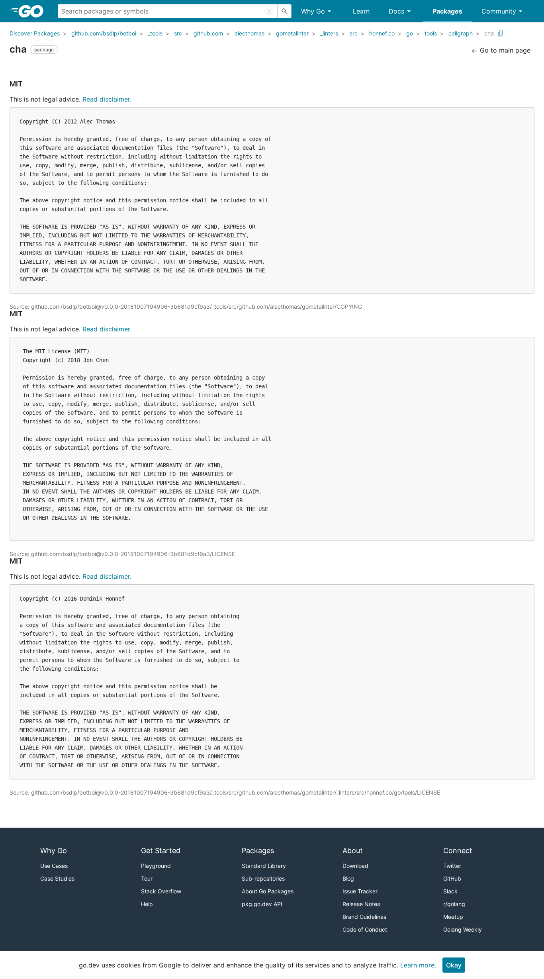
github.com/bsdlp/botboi (103, 33)
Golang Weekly (462, 929)
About (352, 850)
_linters (329, 33)
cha (489, 33)
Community (498, 11)
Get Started (160, 850)
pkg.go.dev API (262, 904)
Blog (348, 878)
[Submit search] (284, 11)
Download (355, 865)
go (409, 33)
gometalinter (292, 33)
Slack (450, 891)
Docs (396, 11)
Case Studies (57, 878)
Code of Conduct (364, 929)
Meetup (453, 916)
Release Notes (361, 904)
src (178, 33)
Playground (156, 865)
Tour (147, 878)
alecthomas (249, 33)
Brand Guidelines (364, 916)
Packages (447, 11)
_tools (155, 33)
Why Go (313, 11)
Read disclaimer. (106, 99)
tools (431, 33)
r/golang (454, 904)
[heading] (34, 11)
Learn (361, 11)
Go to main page (504, 50)
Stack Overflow (161, 891)
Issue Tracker (360, 891)
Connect (457, 850)
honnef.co (382, 33)
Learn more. (418, 965)
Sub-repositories (263, 878)
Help (147, 904)
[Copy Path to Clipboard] (500, 33)
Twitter (452, 865)
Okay (454, 965)
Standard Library (264, 865)
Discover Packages (35, 33)
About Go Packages (268, 891)
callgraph (460, 33)
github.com (208, 33)
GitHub (452, 878)
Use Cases (54, 865)
